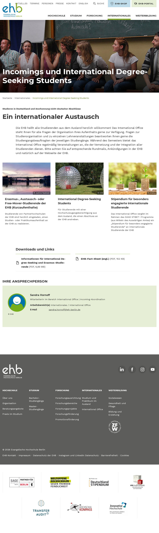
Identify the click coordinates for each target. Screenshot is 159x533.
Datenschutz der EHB (44, 455)
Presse (60, 3)
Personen (47, 3)
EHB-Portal (146, 3)
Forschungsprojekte (66, 408)
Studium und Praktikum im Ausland (89, 401)
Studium (76, 15)
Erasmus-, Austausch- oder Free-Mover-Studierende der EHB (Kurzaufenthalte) (25, 203)
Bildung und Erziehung (115, 413)
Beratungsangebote (12, 408)
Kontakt (71, 3)
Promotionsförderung (66, 419)
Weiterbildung (146, 15)
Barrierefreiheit (109, 455)
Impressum (24, 455)
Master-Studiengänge (36, 408)
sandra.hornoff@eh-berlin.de (64, 309)
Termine (34, 3)
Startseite (7, 98)
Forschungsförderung (66, 414)
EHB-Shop (121, 3)
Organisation (9, 403)
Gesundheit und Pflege (117, 405)
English (83, 3)
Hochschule (56, 15)
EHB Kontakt (9, 455)
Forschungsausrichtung (66, 398)
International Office (92, 409)
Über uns (7, 398)
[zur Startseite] (12, 371)
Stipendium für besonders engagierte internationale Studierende (130, 203)
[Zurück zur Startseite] (12, 10)
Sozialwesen (115, 398)
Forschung (95, 15)
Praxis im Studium (12, 414)
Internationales (119, 15)
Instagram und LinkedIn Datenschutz (79, 455)
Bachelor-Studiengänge (36, 399)
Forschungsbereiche (66, 403)
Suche (100, 3)
